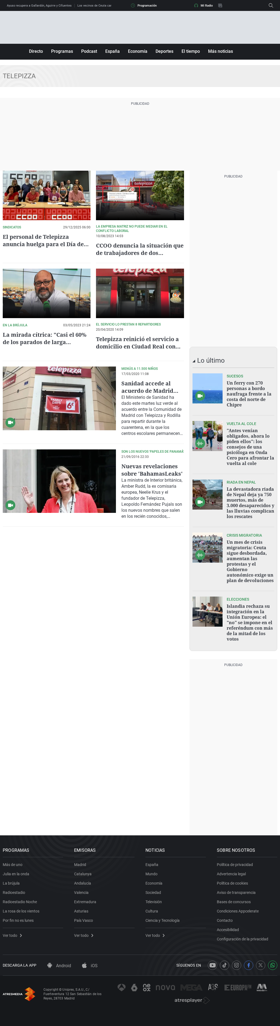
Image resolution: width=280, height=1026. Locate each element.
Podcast (89, 51)
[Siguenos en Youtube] (212, 965)
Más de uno (12, 864)
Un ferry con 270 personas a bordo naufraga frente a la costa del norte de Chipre (249, 394)
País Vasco (83, 920)
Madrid (80, 864)
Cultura (151, 911)
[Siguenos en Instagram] (236, 965)
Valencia (81, 892)
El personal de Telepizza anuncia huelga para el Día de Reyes (43, 244)
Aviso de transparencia (236, 892)
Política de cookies (232, 883)
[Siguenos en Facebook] (248, 965)
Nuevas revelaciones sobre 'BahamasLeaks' (152, 470)
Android (63, 965)
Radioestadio (14, 892)
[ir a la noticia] (207, 388)
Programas (62, 51)
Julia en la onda (16, 874)
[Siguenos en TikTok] (224, 965)
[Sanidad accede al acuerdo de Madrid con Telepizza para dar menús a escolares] (59, 398)
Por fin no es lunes (18, 920)
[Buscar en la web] (271, 5)
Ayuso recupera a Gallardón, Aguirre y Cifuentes (39, 5)
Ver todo (10, 935)
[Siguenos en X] (260, 965)
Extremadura (85, 902)
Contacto (225, 920)
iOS (94, 965)
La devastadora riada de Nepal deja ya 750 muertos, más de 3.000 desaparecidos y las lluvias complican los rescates (250, 502)
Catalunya (83, 874)
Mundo (151, 874)
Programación (147, 5)
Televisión (153, 902)
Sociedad (153, 892)
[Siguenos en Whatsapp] (272, 965)
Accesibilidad (228, 930)
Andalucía (82, 883)
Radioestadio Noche (20, 902)
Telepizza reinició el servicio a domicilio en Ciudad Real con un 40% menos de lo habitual (137, 346)
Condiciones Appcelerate (238, 911)
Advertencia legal (231, 874)
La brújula (11, 883)
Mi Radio (207, 5)
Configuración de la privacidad (242, 939)
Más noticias (220, 51)
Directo (36, 51)
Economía (137, 51)
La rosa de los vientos (21, 911)
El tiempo (191, 51)
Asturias (81, 911)
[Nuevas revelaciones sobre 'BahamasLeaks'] (59, 481)
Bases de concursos (234, 902)
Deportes (164, 51)
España (112, 51)
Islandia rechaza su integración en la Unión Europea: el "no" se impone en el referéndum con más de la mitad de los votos (250, 622)
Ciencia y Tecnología (162, 920)
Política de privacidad (235, 864)
